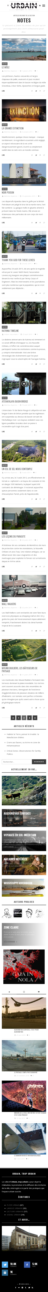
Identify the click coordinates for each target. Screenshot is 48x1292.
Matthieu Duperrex (10, 71)
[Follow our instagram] (5, 1273)
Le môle (5, 67)
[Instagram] (22, 1287)
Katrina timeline (10, 331)
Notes (5, 64)
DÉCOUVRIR (9, 871)
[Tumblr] (25, 1287)
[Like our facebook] (27, 1265)
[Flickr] (19, 1287)
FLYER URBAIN (13, 1205)
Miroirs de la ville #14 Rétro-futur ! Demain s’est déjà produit (30, 1114)
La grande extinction (13, 128)
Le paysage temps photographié (25, 1072)
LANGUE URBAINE (15, 1208)
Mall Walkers (9, 604)
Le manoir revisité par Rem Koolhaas (27, 1155)
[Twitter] (29, 1287)
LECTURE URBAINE (15, 1211)
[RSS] (32, 1287)
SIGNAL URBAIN (14, 1214)
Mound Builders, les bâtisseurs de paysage (19, 669)
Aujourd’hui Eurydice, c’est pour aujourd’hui (26, 1030)
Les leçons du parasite (13, 536)
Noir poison (8, 192)
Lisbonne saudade (24, 1248)
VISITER (7, 822)
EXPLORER (9, 846)
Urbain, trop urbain (11, 334)
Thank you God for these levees (18, 260)
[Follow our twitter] (5, 1265)
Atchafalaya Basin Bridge (15, 401)
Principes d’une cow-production (24, 802)
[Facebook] (15, 1287)
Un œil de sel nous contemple (17, 469)
